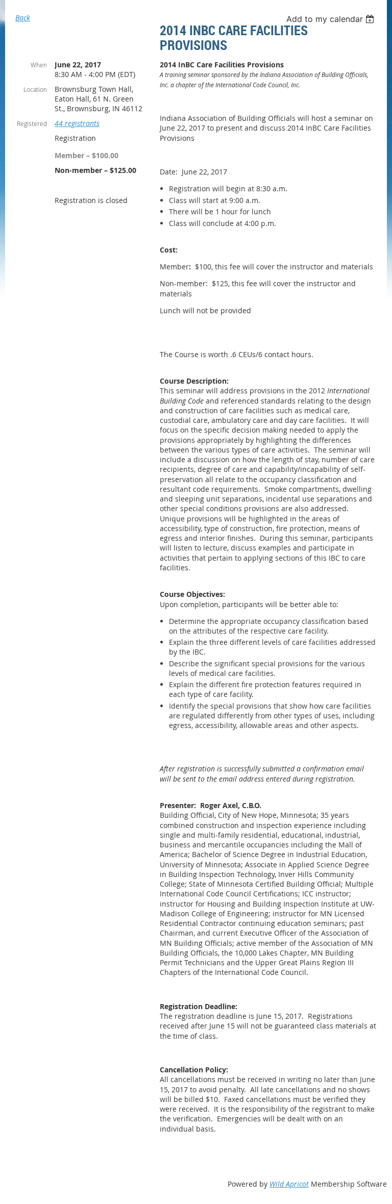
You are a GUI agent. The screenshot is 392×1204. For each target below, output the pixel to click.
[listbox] (331, 19)
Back (22, 17)
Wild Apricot (289, 1184)
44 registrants (77, 123)
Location (35, 89)
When (39, 65)
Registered (32, 123)
